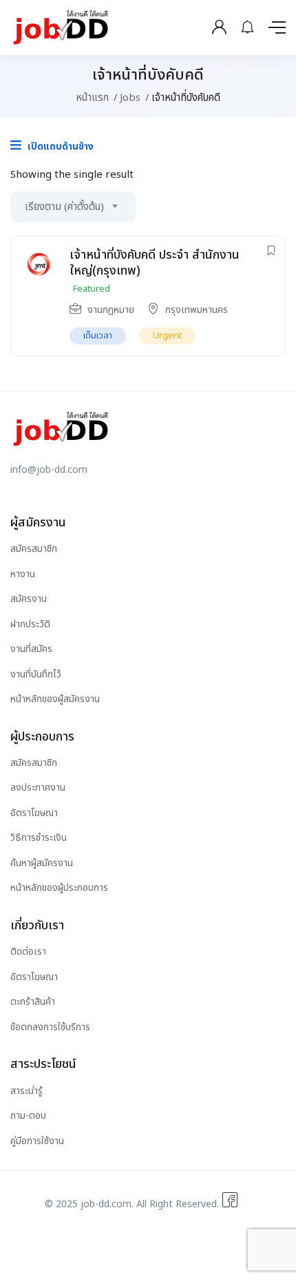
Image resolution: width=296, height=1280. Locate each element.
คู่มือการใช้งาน (37, 1141)
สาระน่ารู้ (26, 1091)
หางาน (22, 574)
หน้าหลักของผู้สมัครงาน (55, 699)
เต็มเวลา (97, 335)
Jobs (130, 98)
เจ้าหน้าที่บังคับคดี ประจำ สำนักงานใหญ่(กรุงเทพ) (155, 263)
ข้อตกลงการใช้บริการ (50, 1027)
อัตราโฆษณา (34, 813)
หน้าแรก (92, 98)
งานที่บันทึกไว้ (35, 674)
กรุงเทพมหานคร (196, 310)
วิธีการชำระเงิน (38, 837)
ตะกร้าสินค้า (32, 1001)
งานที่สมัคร (31, 649)
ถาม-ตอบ (28, 1115)
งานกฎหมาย (110, 310)
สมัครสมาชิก (33, 549)
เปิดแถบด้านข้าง (59, 146)
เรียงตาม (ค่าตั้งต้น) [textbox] (64, 207)
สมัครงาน (28, 599)
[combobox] (73, 206)
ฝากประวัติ (30, 624)
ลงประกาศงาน (37, 787)
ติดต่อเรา (28, 951)
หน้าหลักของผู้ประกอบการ (59, 888)
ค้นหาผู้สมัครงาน (41, 863)
